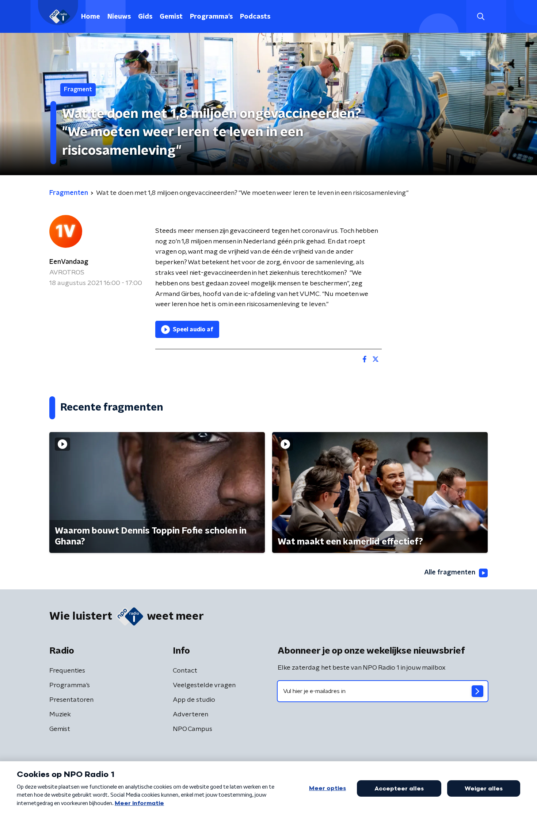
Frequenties (67, 670)
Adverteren (190, 714)
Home (90, 17)
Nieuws (119, 17)
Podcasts (255, 17)
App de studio (194, 700)
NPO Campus (192, 729)
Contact (185, 670)
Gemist (171, 17)
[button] (480, 16)
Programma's (211, 17)
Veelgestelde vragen (204, 685)
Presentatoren (71, 700)
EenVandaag (68, 262)
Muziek (60, 714)
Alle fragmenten (449, 572)
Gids (145, 17)
